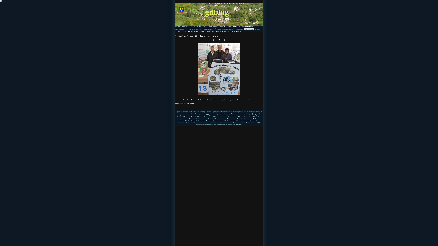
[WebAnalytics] (2, 2)
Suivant (224, 40)
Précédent (214, 40)
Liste (219, 40)
